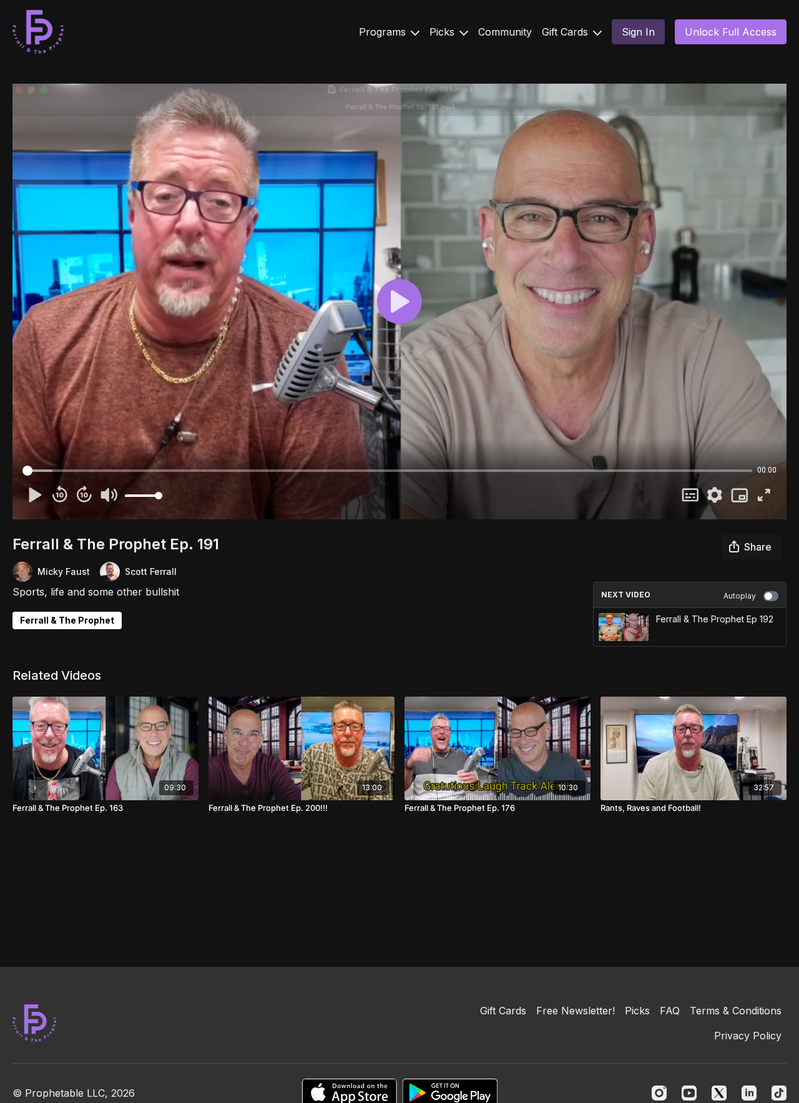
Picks (443, 32)
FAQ (670, 1010)
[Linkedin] (749, 1093)
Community (505, 32)
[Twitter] (719, 1093)
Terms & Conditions (736, 1010)
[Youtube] (689, 1093)
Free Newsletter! (575, 1010)
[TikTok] (779, 1093)
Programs (384, 32)
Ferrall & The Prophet (67, 620)
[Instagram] (659, 1093)
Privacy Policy (748, 1035)
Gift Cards (566, 32)
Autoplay (739, 596)
